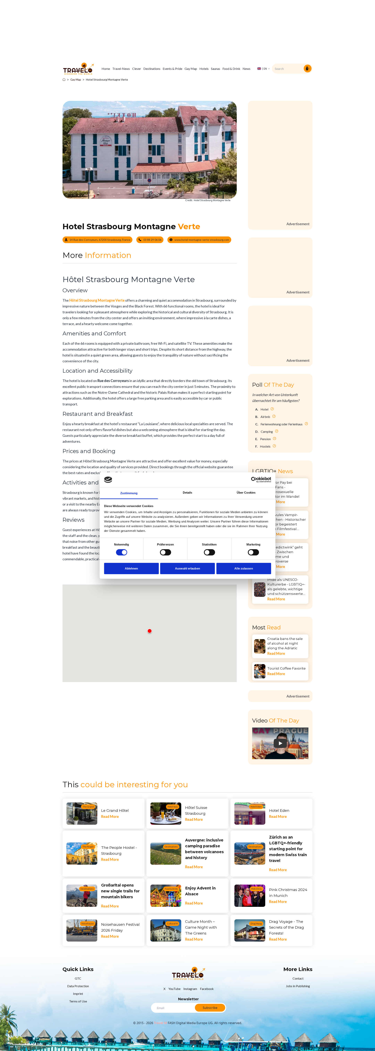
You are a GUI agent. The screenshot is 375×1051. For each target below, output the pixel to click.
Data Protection (78, 986)
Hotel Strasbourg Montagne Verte (107, 79)
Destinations (151, 68)
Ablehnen (131, 568)
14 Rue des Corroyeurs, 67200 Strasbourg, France (100, 239)
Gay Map (191, 68)
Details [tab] (187, 492)
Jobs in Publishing (298, 986)
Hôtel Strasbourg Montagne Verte (97, 300)
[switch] (165, 552)
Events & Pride (172, 68)
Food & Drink (231, 68)
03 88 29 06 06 (152, 239)
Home (106, 68)
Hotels (204, 68)
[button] (149, 631)
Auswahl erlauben (187, 568)
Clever (136, 68)
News (246, 68)
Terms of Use (78, 1001)
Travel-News (121, 68)
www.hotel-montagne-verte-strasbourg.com (201, 239)
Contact (298, 978)
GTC (78, 978)
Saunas (215, 68)
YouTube (174, 989)
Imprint (78, 993)
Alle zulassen (243, 568)
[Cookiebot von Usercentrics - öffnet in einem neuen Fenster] (254, 480)
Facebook (207, 989)
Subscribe (210, 1008)
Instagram (190, 989)
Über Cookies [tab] (246, 492)
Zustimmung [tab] (129, 493)
